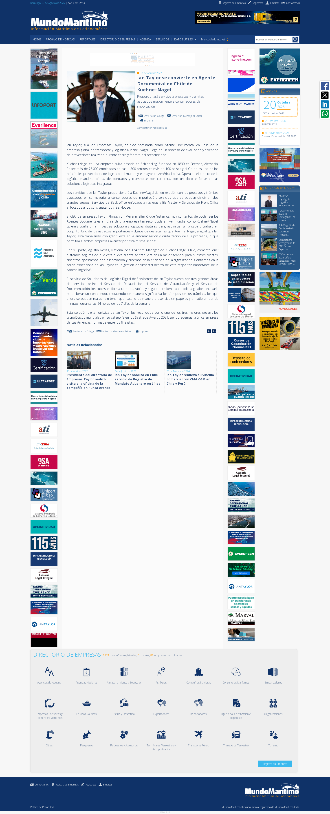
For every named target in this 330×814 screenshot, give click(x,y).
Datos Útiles (183, 39)
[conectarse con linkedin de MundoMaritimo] (325, 104)
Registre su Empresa (274, 764)
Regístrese (91, 784)
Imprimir (148, 120)
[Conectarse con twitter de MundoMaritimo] (325, 95)
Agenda (145, 39)
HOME (37, 39)
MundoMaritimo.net (213, 39)
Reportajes (87, 39)
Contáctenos (41, 784)
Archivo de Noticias (60, 39)
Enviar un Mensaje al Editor (187, 115)
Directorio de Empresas (117, 39)
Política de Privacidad (42, 807)
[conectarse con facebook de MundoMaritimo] (325, 86)
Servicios (162, 39)
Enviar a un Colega (153, 115)
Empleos (107, 784)
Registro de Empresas (67, 784)
